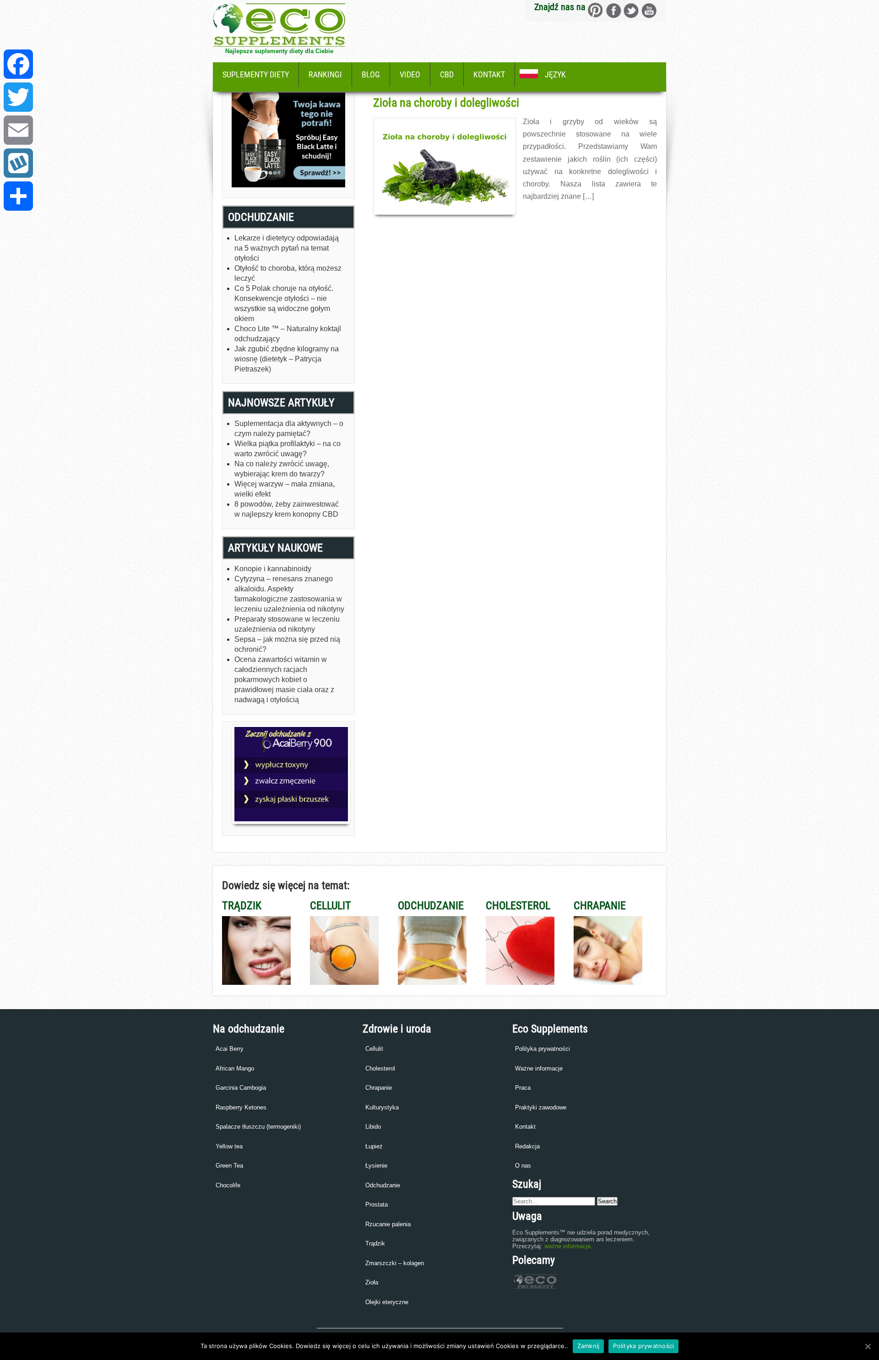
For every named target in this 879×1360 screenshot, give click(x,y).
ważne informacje (567, 1246)
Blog (371, 74)
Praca (523, 1087)
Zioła (371, 1282)
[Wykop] (18, 163)
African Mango (235, 1068)
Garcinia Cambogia (241, 1087)
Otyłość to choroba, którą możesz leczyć (288, 273)
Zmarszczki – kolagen (394, 1263)
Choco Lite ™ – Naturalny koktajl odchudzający (287, 334)
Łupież (374, 1146)
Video (410, 74)
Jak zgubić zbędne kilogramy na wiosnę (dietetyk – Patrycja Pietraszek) (286, 359)
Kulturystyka (382, 1107)
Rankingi (325, 74)
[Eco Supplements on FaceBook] (595, 10)
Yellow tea (229, 1146)
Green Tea (229, 1165)
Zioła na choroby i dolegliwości (446, 102)
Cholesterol (380, 1068)
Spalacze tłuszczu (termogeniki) (258, 1126)
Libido (373, 1126)
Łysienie (376, 1165)
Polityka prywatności (542, 1048)
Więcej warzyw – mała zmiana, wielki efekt (284, 489)
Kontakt (489, 74)
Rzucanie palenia (388, 1224)
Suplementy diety (255, 74)
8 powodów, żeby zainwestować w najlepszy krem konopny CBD (286, 509)
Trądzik (375, 1243)
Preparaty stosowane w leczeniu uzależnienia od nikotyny (287, 624)
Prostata (376, 1204)
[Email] (18, 130)
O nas (523, 1165)
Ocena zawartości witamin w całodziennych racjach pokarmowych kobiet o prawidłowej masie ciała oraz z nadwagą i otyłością (284, 679)
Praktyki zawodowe (540, 1107)
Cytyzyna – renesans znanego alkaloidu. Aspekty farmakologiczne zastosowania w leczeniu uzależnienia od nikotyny (289, 594)
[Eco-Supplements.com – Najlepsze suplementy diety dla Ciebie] (279, 44)
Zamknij (588, 1345)
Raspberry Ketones (241, 1107)
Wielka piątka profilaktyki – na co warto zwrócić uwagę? (287, 449)
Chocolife (228, 1185)
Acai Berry (230, 1048)
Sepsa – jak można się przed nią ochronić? (287, 644)
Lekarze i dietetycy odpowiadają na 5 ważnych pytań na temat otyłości (286, 248)
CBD (447, 74)
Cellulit (374, 1048)
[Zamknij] (867, 1346)
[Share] (18, 196)
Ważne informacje (539, 1068)
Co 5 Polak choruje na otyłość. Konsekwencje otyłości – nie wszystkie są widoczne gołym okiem (283, 303)
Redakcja (527, 1146)
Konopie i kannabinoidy (272, 569)
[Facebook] (18, 64)
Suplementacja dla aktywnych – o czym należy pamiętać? (288, 428)
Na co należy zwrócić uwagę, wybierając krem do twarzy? (281, 469)
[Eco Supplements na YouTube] (649, 10)
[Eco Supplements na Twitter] (631, 10)
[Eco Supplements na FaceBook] (613, 10)
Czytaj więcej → (543, 216)
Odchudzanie (382, 1185)
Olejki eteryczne (386, 1302)
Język (555, 74)
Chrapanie (378, 1087)
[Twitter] (18, 97)
